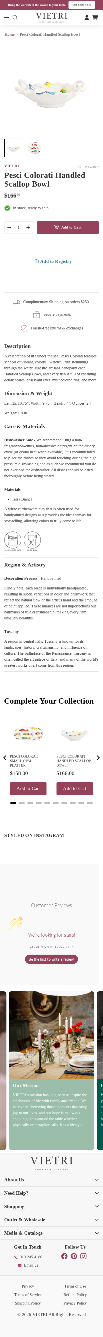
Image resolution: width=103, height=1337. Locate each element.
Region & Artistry (25, 564)
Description (17, 346)
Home (10, 34)
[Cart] (95, 17)
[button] (13, 148)
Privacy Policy (75, 1303)
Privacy (28, 1286)
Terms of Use (75, 1286)
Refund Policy (75, 1295)
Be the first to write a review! (51, 959)
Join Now (88, 4)
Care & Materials (24, 426)
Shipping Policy (28, 1303)
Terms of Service (28, 1295)
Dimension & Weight (28, 393)
